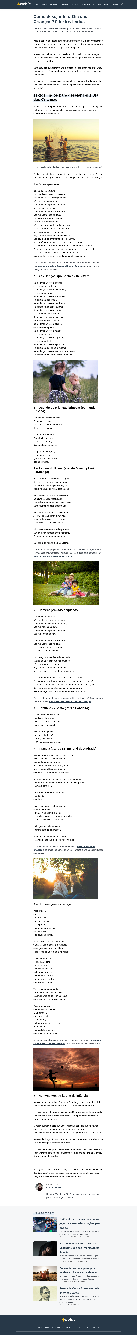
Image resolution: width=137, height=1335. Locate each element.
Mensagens (54, 4)
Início (38, 4)
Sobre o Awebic (86, 4)
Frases (44, 4)
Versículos (64, 4)
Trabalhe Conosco (92, 1327)
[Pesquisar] (122, 4)
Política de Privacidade (74, 1327)
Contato (47, 1327)
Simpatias (114, 4)
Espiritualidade (102, 4)
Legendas (74, 4)
